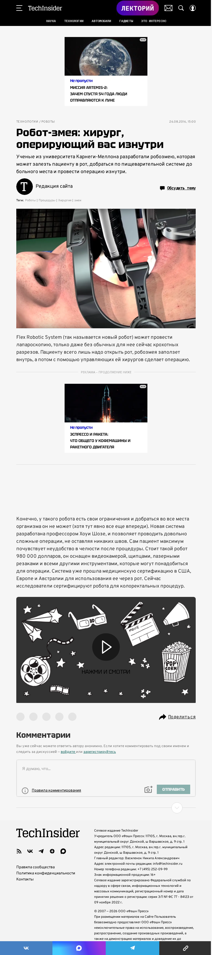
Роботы (48, 122)
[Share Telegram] (132, 948)
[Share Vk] (26, 948)
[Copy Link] (185, 948)
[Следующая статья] (106, 807)
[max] (63, 851)
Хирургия (64, 200)
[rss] (19, 851)
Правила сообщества (35, 867)
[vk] (30, 851)
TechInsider (45, 8)
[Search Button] (181, 8)
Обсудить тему (181, 188)
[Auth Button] (193, 8)
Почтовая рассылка (169, 8)
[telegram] (41, 851)
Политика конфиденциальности (45, 873)
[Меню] (19, 8)
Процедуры (47, 200)
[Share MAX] (78, 948)
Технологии (27, 122)
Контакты (25, 879)
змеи (77, 200)
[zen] (52, 851)
